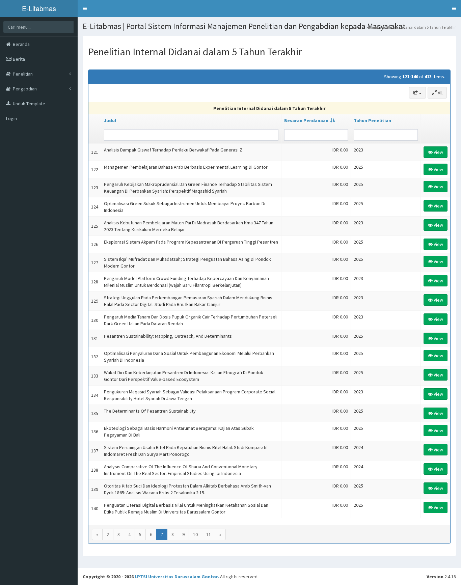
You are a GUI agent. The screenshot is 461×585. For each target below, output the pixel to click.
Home (354, 27)
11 (208, 534)
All (439, 93)
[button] (85, 8)
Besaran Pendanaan (306, 120)
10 (195, 534)
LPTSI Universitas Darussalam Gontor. (177, 577)
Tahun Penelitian (372, 120)
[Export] (417, 93)
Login (11, 118)
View (438, 152)
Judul (110, 120)
